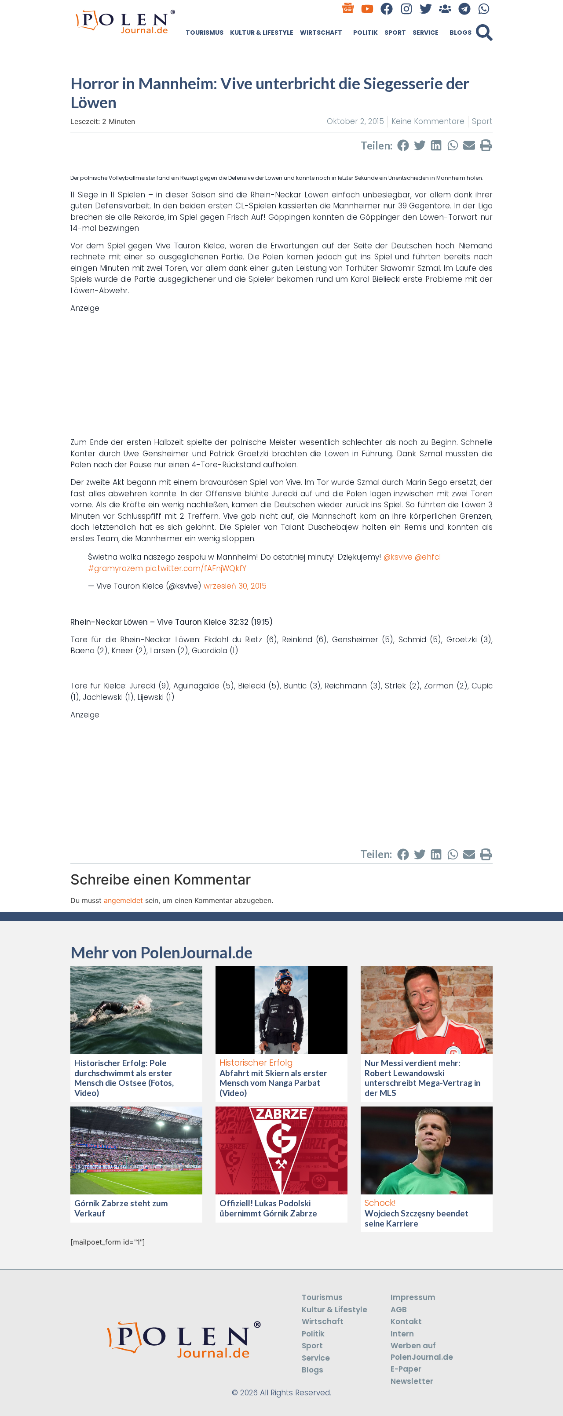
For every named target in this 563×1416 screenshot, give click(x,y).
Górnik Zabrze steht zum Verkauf (121, 1208)
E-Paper (406, 1369)
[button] (484, 32)
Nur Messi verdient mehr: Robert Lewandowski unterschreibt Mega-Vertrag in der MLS (422, 1078)
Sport (395, 32)
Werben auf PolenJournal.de (422, 1351)
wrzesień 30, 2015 (235, 586)
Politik (365, 32)
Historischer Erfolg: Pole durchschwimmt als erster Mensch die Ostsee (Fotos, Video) (124, 1078)
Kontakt (406, 1321)
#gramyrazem (115, 568)
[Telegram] (464, 8)
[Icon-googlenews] (348, 8)
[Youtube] (367, 8)
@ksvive (398, 557)
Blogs (461, 32)
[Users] (444, 8)
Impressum (413, 1297)
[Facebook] (386, 8)
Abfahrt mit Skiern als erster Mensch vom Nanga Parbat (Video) (273, 1083)
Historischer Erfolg (256, 1063)
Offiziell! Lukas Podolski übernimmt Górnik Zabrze (268, 1208)
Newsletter (412, 1381)
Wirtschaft (321, 32)
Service (426, 32)
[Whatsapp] (484, 8)
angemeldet (123, 900)
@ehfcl (428, 557)
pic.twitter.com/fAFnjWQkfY (195, 568)
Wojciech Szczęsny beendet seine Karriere (416, 1218)
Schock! (380, 1203)
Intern (402, 1334)
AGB (399, 1309)
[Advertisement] (281, 375)
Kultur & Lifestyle (261, 32)
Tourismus (204, 32)
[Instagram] (406, 8)
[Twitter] (425, 8)
